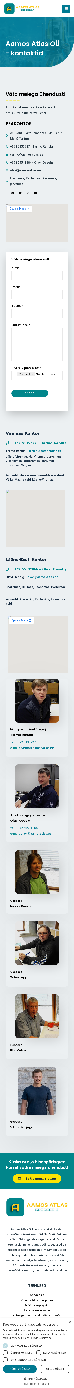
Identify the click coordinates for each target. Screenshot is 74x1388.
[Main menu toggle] (66, 9)
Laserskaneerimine (37, 1310)
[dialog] (37, 1353)
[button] (37, 1379)
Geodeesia (37, 1295)
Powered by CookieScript (37, 1383)
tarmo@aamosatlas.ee (45, 451)
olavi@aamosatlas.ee (43, 577)
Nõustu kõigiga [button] (20, 1368)
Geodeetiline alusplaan (37, 1300)
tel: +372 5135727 (23, 742)
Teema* (17, 306)
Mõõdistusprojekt (37, 1305)
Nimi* (15, 268)
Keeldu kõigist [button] (55, 1368)
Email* (15, 287)
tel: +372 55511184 (23, 828)
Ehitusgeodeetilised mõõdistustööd (37, 1315)
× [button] (69, 1322)
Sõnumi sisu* (20, 325)
